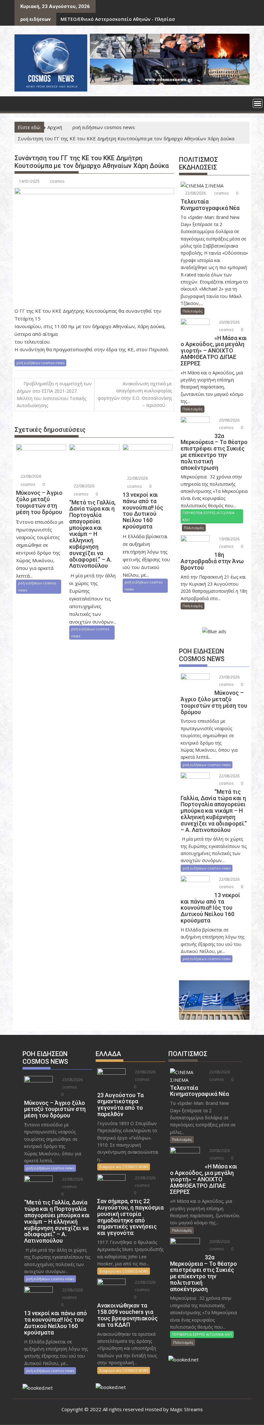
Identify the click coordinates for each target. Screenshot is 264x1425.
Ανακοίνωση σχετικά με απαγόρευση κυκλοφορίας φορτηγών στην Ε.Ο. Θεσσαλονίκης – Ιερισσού (135, 394)
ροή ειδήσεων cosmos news (40, 362)
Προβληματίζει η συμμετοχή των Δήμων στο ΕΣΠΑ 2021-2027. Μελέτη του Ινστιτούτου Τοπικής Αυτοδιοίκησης (54, 394)
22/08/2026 (83, 486)
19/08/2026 (229, 539)
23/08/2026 (30, 476)
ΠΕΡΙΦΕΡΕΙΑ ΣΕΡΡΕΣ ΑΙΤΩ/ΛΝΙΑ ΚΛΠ (208, 516)
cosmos (57, 181)
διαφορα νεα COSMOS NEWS (123, 1166)
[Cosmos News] (20, 103)
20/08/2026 (229, 322)
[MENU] (257, 103)
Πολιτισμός (193, 311)
